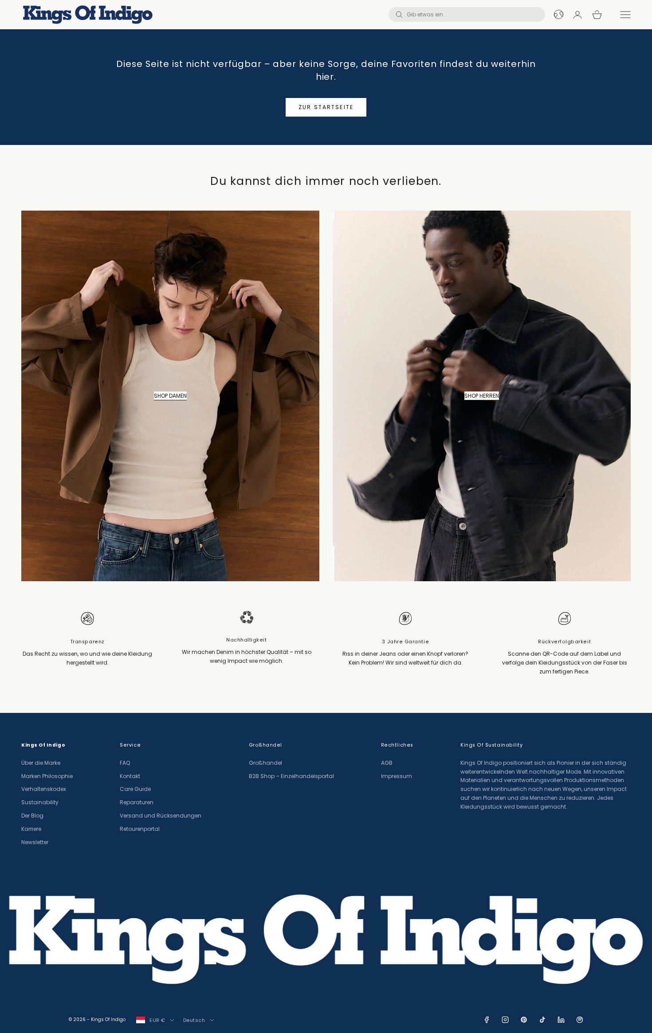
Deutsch (194, 1020)
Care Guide (135, 789)
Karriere (31, 829)
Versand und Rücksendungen (160, 815)
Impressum (396, 776)
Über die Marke (40, 763)
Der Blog (32, 815)
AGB (387, 763)
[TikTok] (542, 1019)
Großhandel (265, 763)
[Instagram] (505, 1019)
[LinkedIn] (561, 1019)
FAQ (125, 763)
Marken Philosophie (47, 776)
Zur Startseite (326, 107)
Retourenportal (140, 829)
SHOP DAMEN (170, 395)
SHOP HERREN (481, 395)
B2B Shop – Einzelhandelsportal (291, 776)
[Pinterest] (523, 1019)
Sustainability (40, 802)
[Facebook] (486, 1019)
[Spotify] (579, 1019)
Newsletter (34, 842)
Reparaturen (136, 802)
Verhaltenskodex (43, 789)
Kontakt (130, 776)
